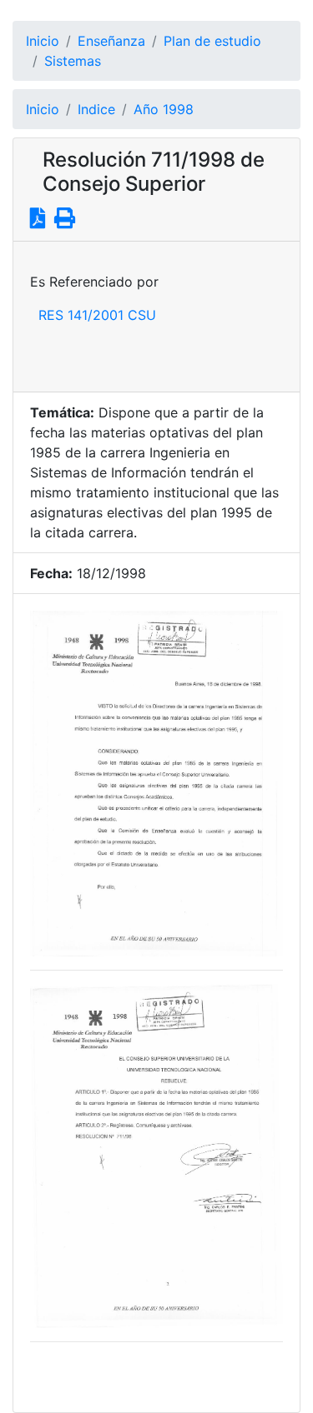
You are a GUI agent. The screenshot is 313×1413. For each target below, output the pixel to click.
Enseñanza (111, 40)
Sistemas (72, 60)
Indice (96, 109)
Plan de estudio (212, 40)
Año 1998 (164, 109)
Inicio (42, 40)
